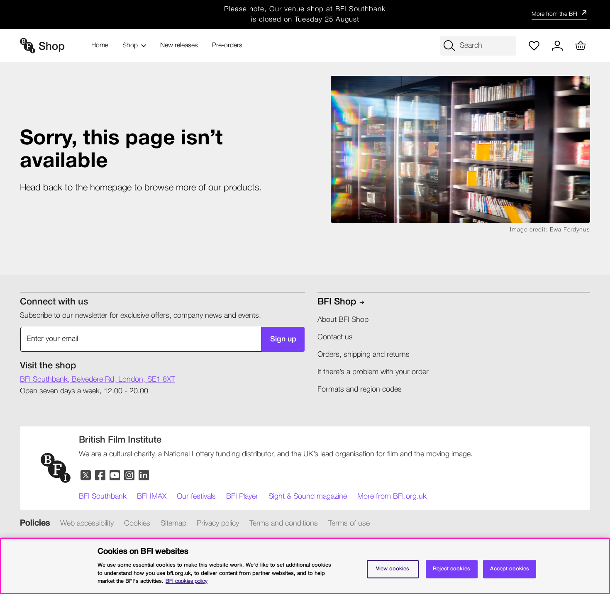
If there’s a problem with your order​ (373, 372)
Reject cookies (451, 569)
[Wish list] (534, 45)
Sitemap (173, 523)
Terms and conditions (283, 523)
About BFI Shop (342, 319)
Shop (130, 46)
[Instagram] (129, 475)
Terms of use (349, 523)
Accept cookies (509, 569)
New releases (179, 46)
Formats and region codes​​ (359, 389)
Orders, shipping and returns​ (363, 354)
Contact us (335, 337)
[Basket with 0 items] (580, 45)
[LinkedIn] (144, 475)
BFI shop (336, 302)
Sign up (283, 339)
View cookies (393, 569)
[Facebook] (100, 475)
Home (99, 46)
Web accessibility (87, 523)
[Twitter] (86, 475)
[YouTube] (115, 475)
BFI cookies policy (186, 581)
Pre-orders (227, 46)
